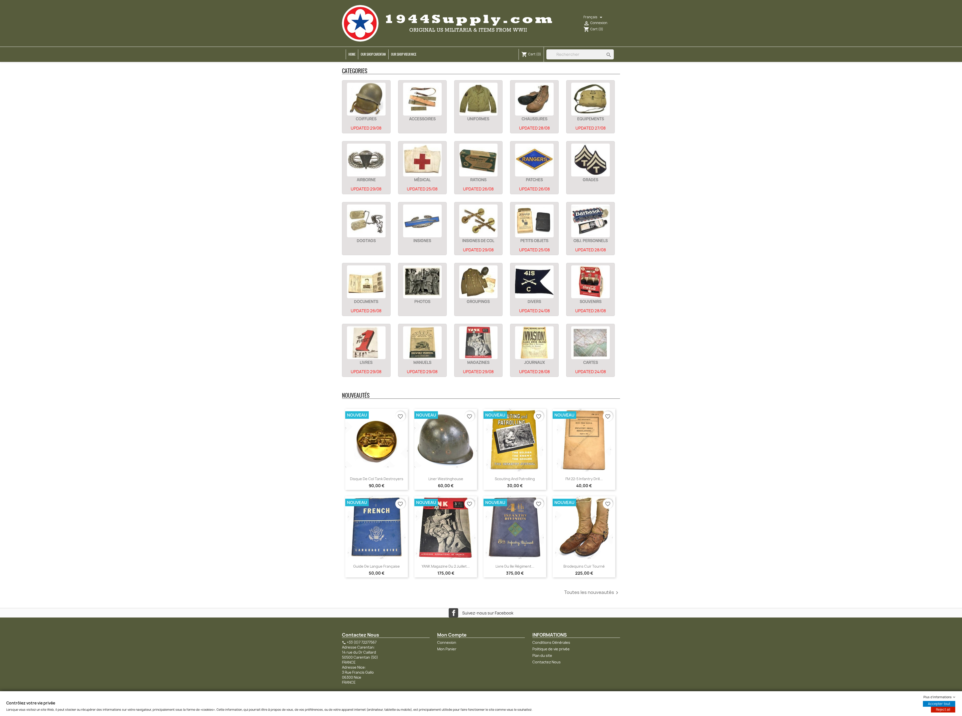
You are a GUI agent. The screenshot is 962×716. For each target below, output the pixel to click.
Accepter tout (939, 703)
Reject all (943, 709)
